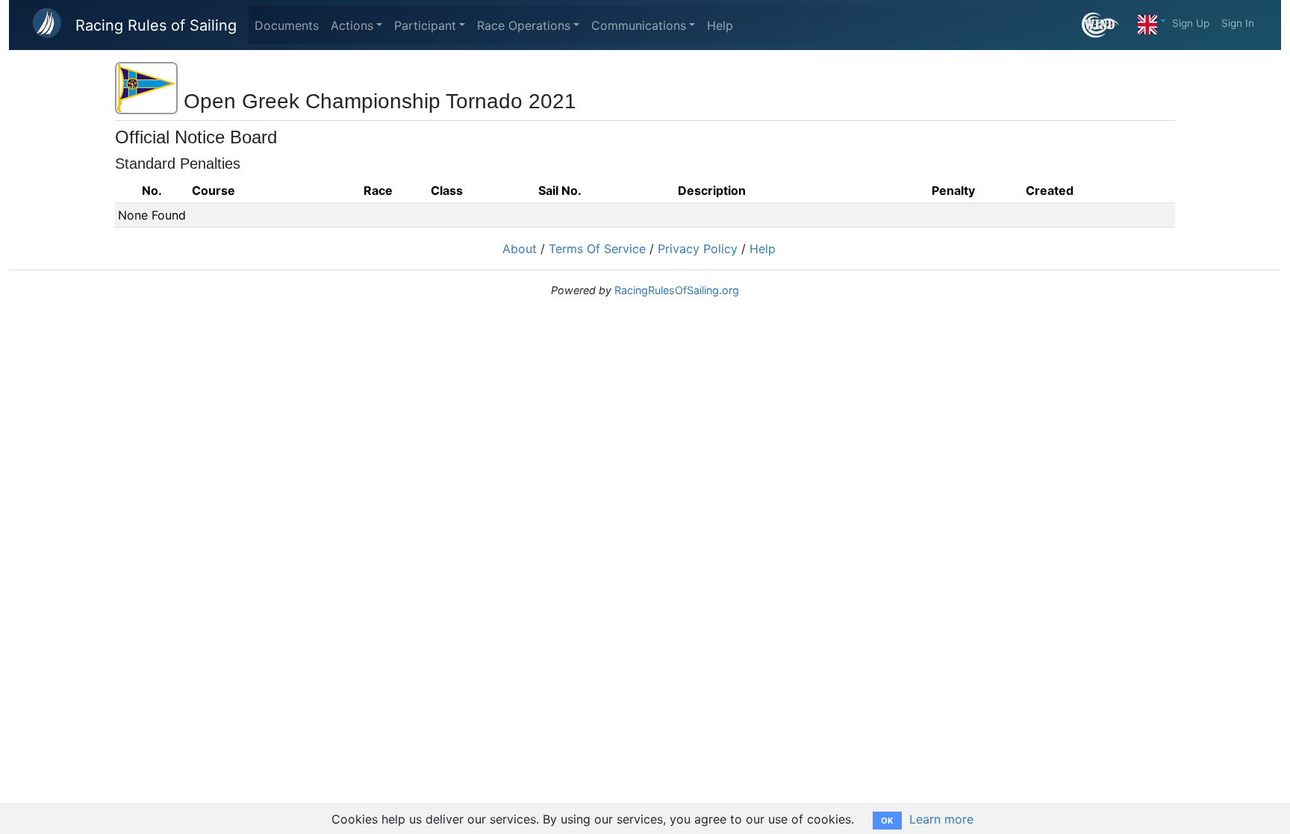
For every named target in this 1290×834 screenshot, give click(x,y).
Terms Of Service (597, 248)
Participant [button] (425, 25)
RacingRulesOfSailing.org (676, 290)
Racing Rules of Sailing (156, 25)
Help (720, 25)
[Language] (1152, 20)
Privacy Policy (698, 248)
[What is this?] (1106, 25)
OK (887, 820)
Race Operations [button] (523, 25)
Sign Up (1190, 23)
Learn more (941, 819)
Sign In (1237, 23)
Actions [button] (352, 25)
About (519, 248)
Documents (287, 25)
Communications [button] (638, 25)
